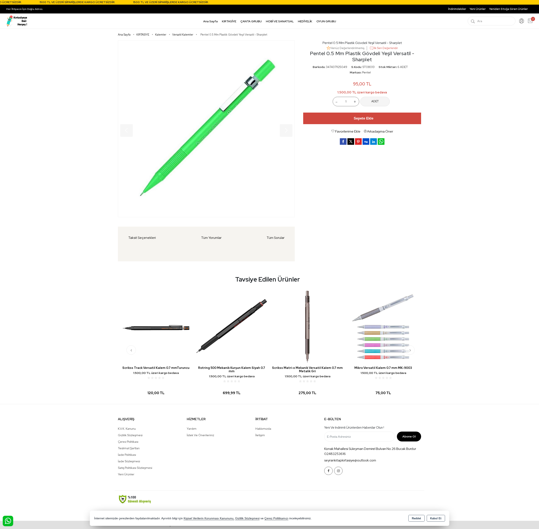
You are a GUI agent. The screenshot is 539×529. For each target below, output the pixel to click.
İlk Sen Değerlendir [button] (386, 48)
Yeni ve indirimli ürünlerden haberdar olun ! (354, 427)
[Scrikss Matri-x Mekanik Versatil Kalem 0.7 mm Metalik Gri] (307, 326)
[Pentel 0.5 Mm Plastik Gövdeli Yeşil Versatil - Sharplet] (206, 129)
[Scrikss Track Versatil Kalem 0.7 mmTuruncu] (156, 326)
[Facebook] (328, 471)
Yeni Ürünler (126, 474)
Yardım (191, 429)
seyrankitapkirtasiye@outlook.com (350, 460)
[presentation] (131, 350)
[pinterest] (358, 141)
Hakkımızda (263, 429)
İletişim (260, 435)
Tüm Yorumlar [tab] (211, 237)
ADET (375, 101)
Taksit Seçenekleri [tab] (142, 237)
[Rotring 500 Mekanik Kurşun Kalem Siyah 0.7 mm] (231, 326)
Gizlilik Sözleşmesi (130, 435)
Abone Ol (409, 436)
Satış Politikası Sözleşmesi (135, 468)
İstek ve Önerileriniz (200, 435)
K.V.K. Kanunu (127, 429)
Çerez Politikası (128, 442)
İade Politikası (127, 455)
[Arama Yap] (472, 21)
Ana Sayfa (210, 21)
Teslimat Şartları (129, 448)
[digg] (366, 141)
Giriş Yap (521, 21)
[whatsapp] (381, 141)
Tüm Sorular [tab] (275, 237)
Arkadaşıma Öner (380, 131)
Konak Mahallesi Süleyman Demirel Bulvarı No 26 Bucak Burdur (370, 449)
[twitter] (350, 141)
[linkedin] (373, 141)
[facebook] (343, 141)
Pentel (366, 72)
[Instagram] (338, 471)
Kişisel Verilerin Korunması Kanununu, (209, 518)
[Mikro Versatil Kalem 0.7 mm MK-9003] (383, 326)
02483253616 (335, 454)
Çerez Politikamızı (276, 518)
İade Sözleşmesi (129, 461)
